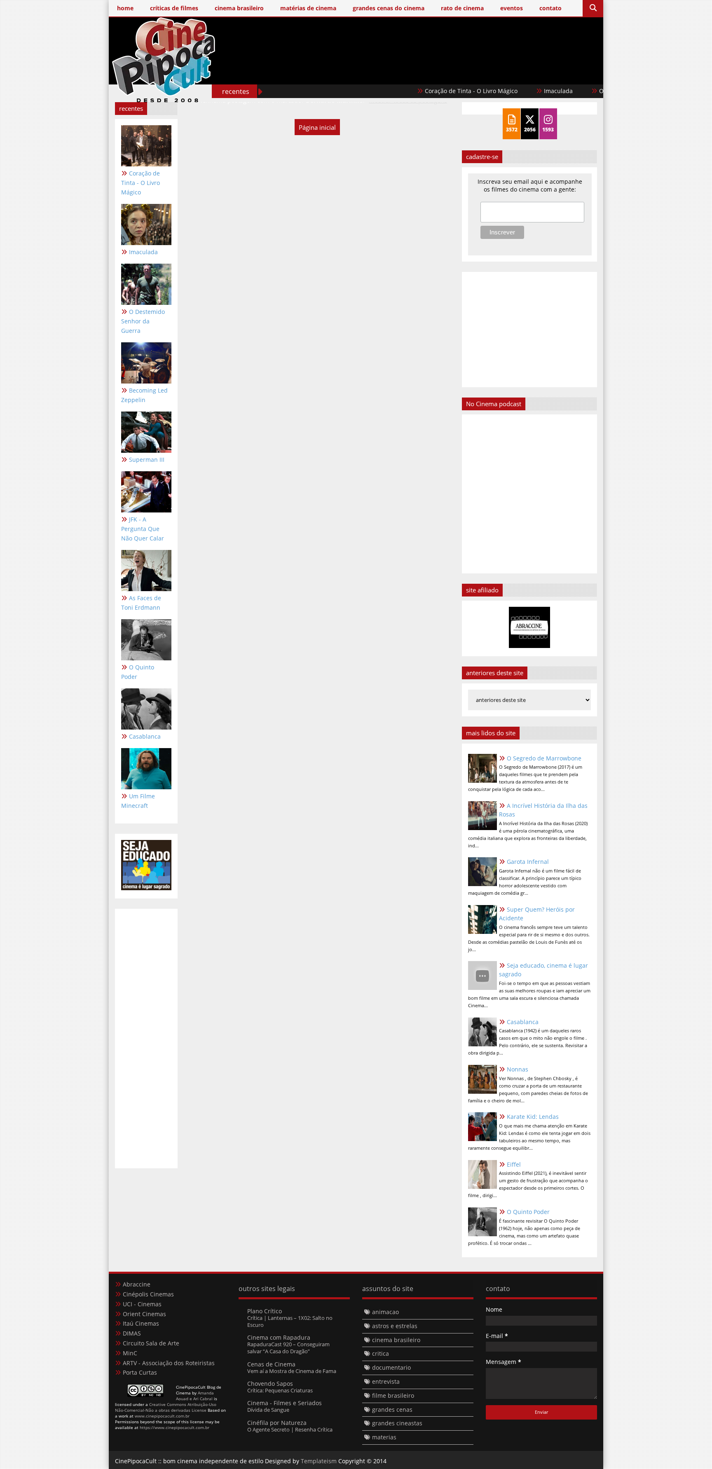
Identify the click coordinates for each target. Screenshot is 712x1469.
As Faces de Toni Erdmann (141, 602)
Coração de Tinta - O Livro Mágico (440, 91)
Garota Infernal (528, 861)
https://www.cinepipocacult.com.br (174, 1427)
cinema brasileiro (396, 1340)
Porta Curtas (140, 1372)
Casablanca (145, 736)
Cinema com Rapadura (278, 1337)
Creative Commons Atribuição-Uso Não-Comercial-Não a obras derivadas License (165, 1407)
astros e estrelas (394, 1326)
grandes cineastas (397, 1423)
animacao (385, 1312)
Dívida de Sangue (268, 1409)
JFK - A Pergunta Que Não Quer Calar (142, 528)
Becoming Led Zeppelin (144, 395)
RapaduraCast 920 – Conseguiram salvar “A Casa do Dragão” (288, 1347)
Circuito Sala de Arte (151, 1343)
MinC (130, 1353)
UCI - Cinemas (142, 1304)
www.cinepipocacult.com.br (162, 1416)
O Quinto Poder (137, 672)
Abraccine (136, 1284)
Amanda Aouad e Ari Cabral (195, 1395)
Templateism (319, 1461)
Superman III (146, 459)
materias (384, 1437)
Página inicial (317, 127)
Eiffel (514, 1164)
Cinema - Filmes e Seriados (284, 1403)
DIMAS (132, 1333)
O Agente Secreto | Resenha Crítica (290, 1429)
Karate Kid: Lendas (533, 1116)
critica (380, 1353)
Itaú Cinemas (141, 1323)
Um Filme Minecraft (138, 800)
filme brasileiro (393, 1395)
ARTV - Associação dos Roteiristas (169, 1363)
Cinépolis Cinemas (148, 1294)
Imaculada (527, 91)
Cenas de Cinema (271, 1364)
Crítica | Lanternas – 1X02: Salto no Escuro (290, 1321)
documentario (391, 1367)
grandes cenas (392, 1409)
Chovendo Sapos (270, 1383)
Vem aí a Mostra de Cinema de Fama (291, 1371)
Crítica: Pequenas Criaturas (280, 1390)
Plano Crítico (264, 1311)
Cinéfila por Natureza (277, 1423)
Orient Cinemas (144, 1314)
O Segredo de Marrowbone (544, 758)
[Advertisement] (447, 73)
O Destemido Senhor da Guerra (143, 321)
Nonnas (517, 1069)
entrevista (386, 1381)
